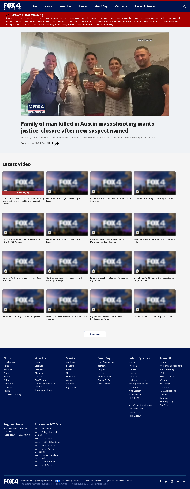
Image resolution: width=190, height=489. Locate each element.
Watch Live (134, 362)
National (8, 369)
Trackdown (134, 387)
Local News (9, 362)
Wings (69, 380)
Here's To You (135, 412)
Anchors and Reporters (171, 365)
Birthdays (101, 365)
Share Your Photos (44, 389)
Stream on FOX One (48, 424)
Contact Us (165, 362)
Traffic (100, 373)
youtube (178, 481)
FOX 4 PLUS (165, 394)
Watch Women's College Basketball (46, 456)
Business (8, 387)
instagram (172, 481)
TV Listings (165, 383)
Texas (6, 365)
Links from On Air (105, 362)
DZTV (131, 401)
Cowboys (70, 362)
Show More (95, 334)
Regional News (13, 424)
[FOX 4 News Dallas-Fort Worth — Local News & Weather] (13, 6)
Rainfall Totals (42, 376)
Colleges (70, 383)
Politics (7, 380)
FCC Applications (168, 390)
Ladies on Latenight (138, 380)
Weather (40, 358)
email (184, 481)
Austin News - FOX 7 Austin (17, 434)
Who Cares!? (135, 390)
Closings (39, 365)
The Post (133, 369)
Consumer (9, 383)
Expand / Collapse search (184, 6)
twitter (166, 481)
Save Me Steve (104, 383)
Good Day (103, 358)
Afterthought (135, 394)
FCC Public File (167, 387)
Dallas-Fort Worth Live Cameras (46, 385)
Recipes (101, 369)
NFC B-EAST (135, 397)
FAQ (162, 373)
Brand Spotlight (167, 401)
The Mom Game (137, 408)
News (7, 358)
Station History (167, 369)
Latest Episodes (139, 358)
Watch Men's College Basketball (45, 450)
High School (71, 387)
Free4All (132, 373)
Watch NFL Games (44, 428)
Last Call (133, 376)
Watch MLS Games (44, 465)
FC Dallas (70, 376)
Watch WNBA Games (45, 461)
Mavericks (71, 369)
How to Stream (167, 376)
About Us (166, 358)
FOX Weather (41, 380)
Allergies (39, 369)
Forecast (39, 362)
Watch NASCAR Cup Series (47, 442)
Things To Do (104, 380)
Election (7, 376)
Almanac (39, 373)
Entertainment (104, 376)
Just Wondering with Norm (141, 405)
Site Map (164, 405)
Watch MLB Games (44, 438)
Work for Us (165, 380)
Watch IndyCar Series (45, 445)
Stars (68, 373)
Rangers (70, 365)
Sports (70, 358)
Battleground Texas (138, 383)
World (6, 373)
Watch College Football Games (46, 433)
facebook (160, 481)
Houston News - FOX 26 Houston (15, 430)
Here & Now (135, 415)
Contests (164, 397)
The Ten (133, 365)
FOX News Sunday (12, 394)
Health (7, 390)
